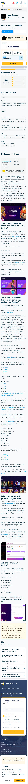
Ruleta (4, 372)
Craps (4, 388)
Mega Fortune (15, 393)
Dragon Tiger (6, 455)
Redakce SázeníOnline (6, 161)
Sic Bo (4, 457)
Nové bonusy (7, 31)
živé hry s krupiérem (17, 417)
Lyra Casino (20, 6)
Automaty (5, 367)
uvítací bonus (16, 236)
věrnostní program (20, 262)
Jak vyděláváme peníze (6, 751)
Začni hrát (13, 63)
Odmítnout (7, 780)
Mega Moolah (7, 393)
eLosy (4, 386)
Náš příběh (4, 753)
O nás (2, 742)
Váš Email (5, 706)
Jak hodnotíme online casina (8, 744)
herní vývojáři (10, 312)
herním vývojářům (11, 357)
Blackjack (5, 369)
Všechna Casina (10, 6)
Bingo (4, 383)
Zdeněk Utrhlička (5, 165)
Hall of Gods (10, 395)
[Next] (25, 101)
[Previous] (23, 101)
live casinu (11, 421)
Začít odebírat (13, 732)
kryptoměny (4, 534)
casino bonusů (14, 234)
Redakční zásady (5, 749)
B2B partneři (8, 724)
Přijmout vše (19, 780)
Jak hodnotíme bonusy (7, 746)
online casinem (10, 407)
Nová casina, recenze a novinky (12, 721)
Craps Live (5, 459)
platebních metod (10, 503)
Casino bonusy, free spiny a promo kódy (13, 716)
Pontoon (5, 454)
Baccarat (5, 371)
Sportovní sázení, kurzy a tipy (12, 719)
